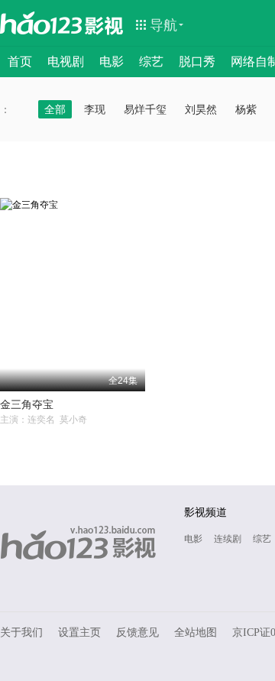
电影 (111, 61)
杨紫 (246, 109)
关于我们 (21, 632)
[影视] (105, 24)
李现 (94, 109)
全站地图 (195, 632)
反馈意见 (137, 632)
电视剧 (65, 61)
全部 (55, 109)
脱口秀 (197, 61)
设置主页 (79, 632)
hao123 (41, 23)
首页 (20, 61)
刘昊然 (201, 109)
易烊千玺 (145, 109)
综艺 (151, 61)
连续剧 (227, 538)
